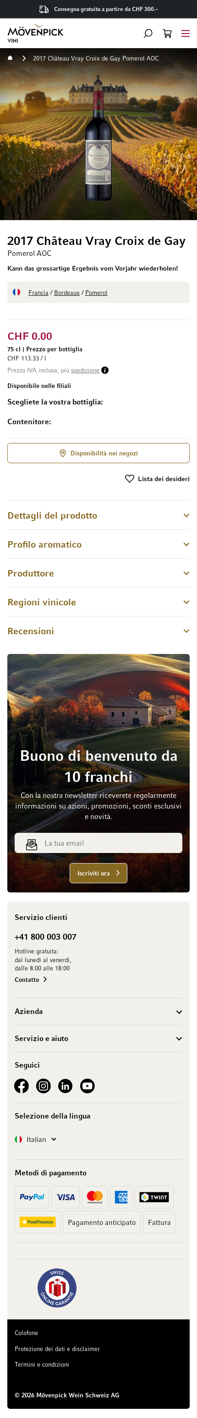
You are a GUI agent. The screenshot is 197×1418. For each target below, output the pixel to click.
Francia (38, 292)
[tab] (98, 514)
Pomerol (96, 292)
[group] (98, 413)
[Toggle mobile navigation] (185, 33)
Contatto (27, 979)
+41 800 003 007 (46, 936)
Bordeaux (67, 292)
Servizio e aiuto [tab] (41, 1038)
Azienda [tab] (29, 1011)
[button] (148, 33)
